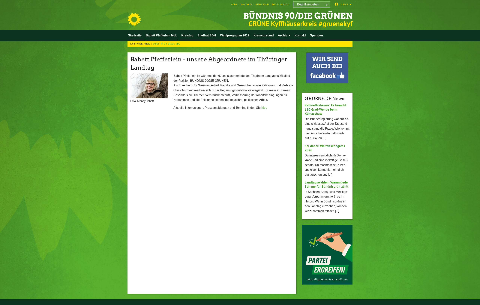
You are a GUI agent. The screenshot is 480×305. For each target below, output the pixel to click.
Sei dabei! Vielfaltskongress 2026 (325, 148)
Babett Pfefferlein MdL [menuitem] (161, 35)
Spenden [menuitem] (316, 35)
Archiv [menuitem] (282, 35)
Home (234, 4)
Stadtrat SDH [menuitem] (206, 35)
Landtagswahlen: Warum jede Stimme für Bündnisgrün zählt (326, 184)
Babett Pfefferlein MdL (166, 44)
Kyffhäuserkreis (140, 44)
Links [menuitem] (344, 4)
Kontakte (246, 4)
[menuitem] (234, 4)
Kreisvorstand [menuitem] (264, 35)
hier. (264, 107)
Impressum (262, 4)
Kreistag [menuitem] (187, 35)
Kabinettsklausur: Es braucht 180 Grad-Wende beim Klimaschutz (325, 109)
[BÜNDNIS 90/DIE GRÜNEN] (134, 19)
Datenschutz (280, 4)
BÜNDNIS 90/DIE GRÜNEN (297, 16)
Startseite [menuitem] (135, 35)
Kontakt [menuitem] (300, 35)
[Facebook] (336, 4)
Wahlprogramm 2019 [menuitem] (234, 35)
